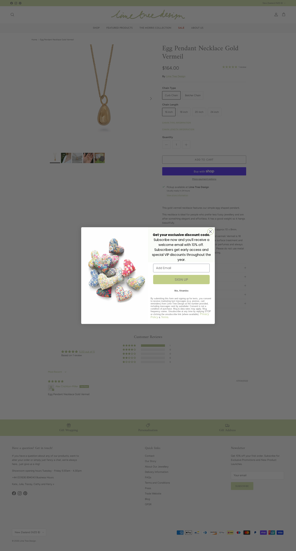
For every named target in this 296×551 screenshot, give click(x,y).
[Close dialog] (210, 232)
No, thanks (181, 290)
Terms (164, 317)
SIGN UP (181, 279)
